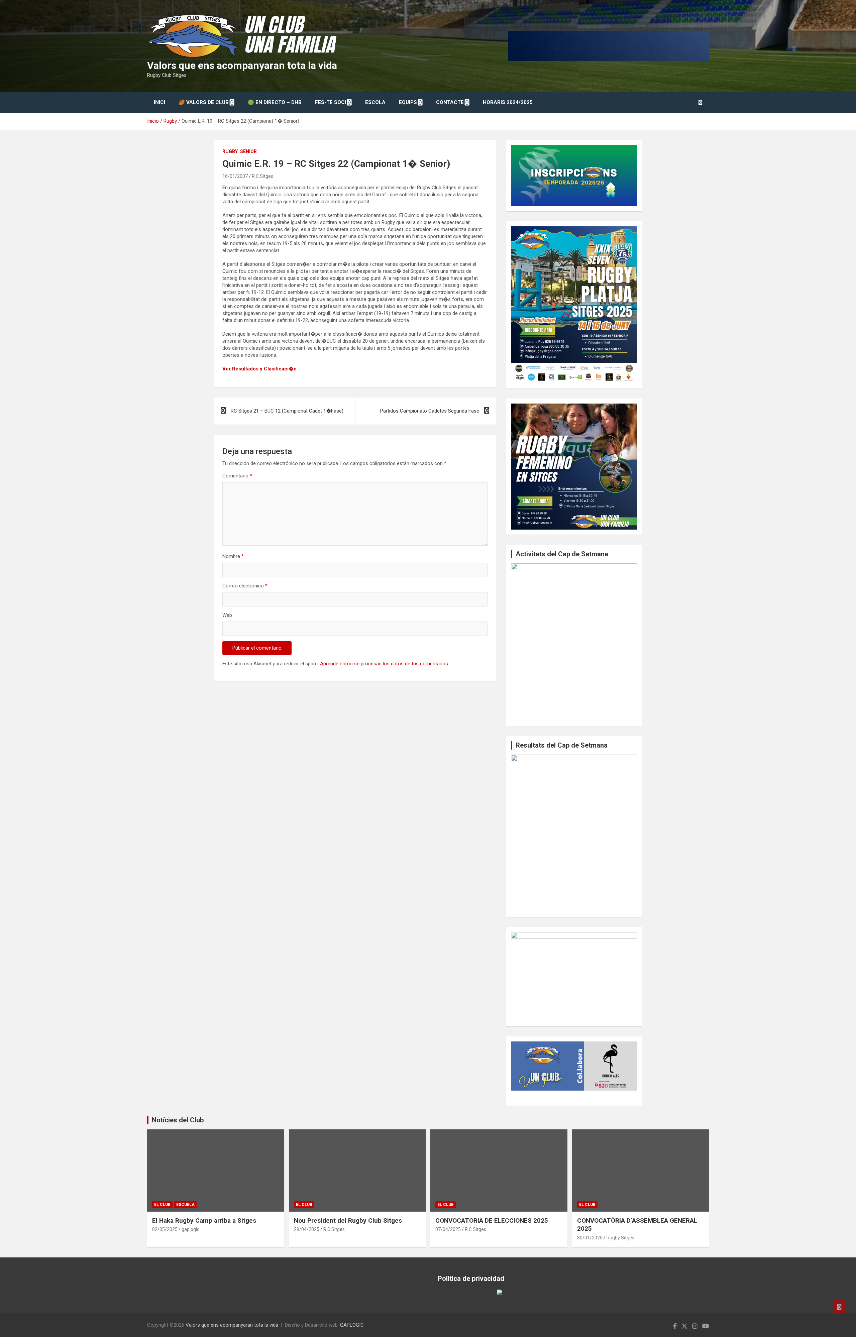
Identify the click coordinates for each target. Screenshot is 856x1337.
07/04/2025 (448, 1229)
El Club (162, 1204)
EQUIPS (408, 102)
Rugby (230, 151)
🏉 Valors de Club (204, 102)
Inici (159, 102)
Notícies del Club (178, 1120)
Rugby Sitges (620, 1237)
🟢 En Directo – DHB (275, 102)
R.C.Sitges (262, 176)
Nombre (233, 556)
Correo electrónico (245, 586)
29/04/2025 (306, 1229)
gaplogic (190, 1229)
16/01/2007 (235, 176)
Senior (248, 151)
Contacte (450, 102)
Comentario (237, 476)
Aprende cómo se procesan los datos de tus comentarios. (384, 664)
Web (227, 615)
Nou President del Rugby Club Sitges (348, 1220)
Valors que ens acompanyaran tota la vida (242, 65)
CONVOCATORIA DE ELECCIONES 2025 (491, 1220)
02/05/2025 (165, 1229)
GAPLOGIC (352, 1325)
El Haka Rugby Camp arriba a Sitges (204, 1220)
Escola (375, 102)
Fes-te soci (330, 102)
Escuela (185, 1204)
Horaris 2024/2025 (508, 102)
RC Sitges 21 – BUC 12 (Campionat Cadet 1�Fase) (287, 411)
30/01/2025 (590, 1237)
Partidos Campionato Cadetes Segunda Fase (429, 411)
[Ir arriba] (839, 1307)
